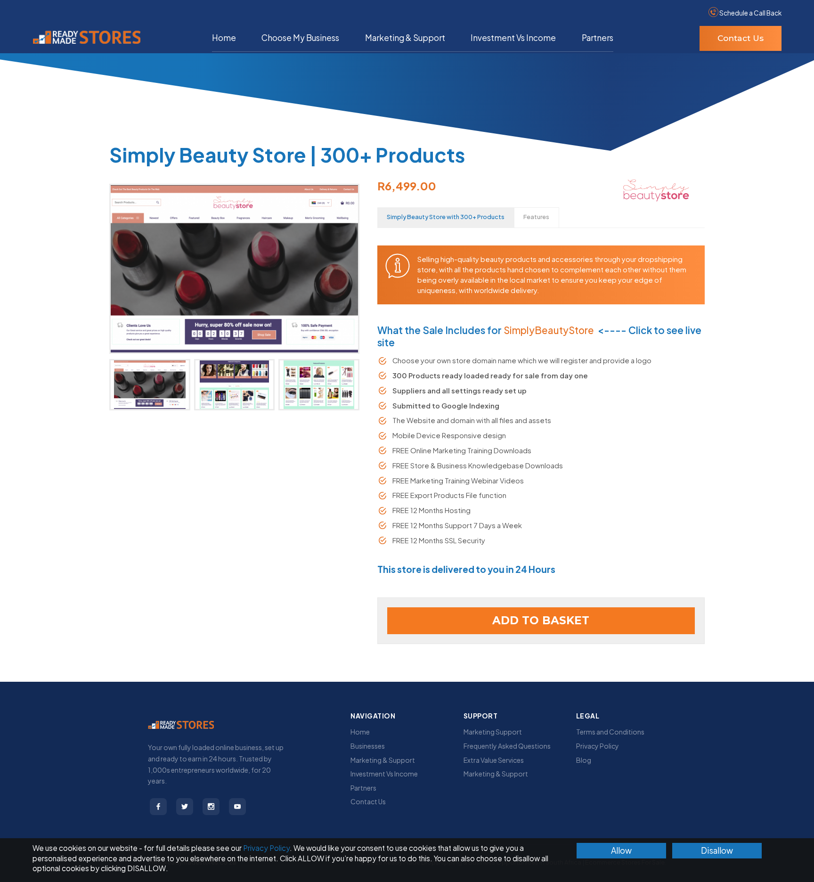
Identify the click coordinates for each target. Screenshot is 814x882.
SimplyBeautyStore (549, 330)
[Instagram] (211, 806)
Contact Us (740, 38)
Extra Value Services (494, 760)
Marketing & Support (405, 38)
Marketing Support (493, 731)
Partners (597, 38)
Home (224, 38)
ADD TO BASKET (540, 620)
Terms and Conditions (610, 731)
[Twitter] (184, 806)
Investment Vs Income (513, 38)
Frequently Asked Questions (507, 746)
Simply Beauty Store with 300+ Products (446, 216)
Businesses (367, 746)
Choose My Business (300, 38)
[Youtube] (237, 806)
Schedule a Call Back (749, 13)
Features (536, 216)
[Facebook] (158, 806)
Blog (583, 760)
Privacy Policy (597, 746)
